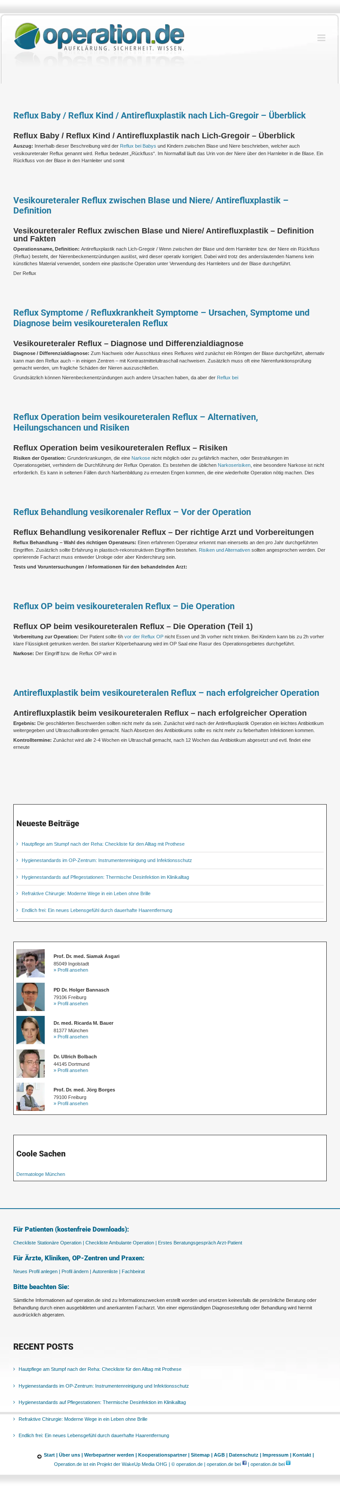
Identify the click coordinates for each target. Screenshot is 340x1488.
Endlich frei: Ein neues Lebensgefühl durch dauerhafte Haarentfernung (97, 910)
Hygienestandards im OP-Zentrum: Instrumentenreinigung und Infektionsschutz (107, 860)
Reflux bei (227, 377)
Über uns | (71, 1454)
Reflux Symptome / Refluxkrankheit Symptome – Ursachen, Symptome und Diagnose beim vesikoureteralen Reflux (161, 318)
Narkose (140, 458)
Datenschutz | (245, 1454)
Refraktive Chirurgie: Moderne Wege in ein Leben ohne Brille (86, 893)
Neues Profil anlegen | (36, 1271)
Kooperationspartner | (163, 1454)
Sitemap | (201, 1454)
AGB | (221, 1454)
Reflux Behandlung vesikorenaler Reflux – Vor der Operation (132, 512)
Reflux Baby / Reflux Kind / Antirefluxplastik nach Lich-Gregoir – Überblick (159, 116)
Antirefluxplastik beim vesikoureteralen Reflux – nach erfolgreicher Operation (166, 693)
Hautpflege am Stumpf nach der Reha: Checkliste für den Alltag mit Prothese (103, 844)
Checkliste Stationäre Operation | (48, 1242)
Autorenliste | (106, 1271)
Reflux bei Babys (138, 146)
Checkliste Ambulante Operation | (121, 1242)
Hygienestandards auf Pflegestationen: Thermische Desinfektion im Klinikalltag (105, 877)
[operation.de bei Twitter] (288, 1464)
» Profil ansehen (71, 970)
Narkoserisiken (234, 465)
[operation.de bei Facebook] (244, 1464)
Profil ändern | (76, 1271)
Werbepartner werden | (110, 1454)
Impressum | (277, 1454)
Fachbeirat (133, 1271)
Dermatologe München (40, 1174)
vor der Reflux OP (143, 636)
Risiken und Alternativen (224, 550)
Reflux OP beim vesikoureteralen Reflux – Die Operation (124, 606)
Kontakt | (303, 1454)
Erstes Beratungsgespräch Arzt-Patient (200, 1242)
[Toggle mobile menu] (322, 37)
